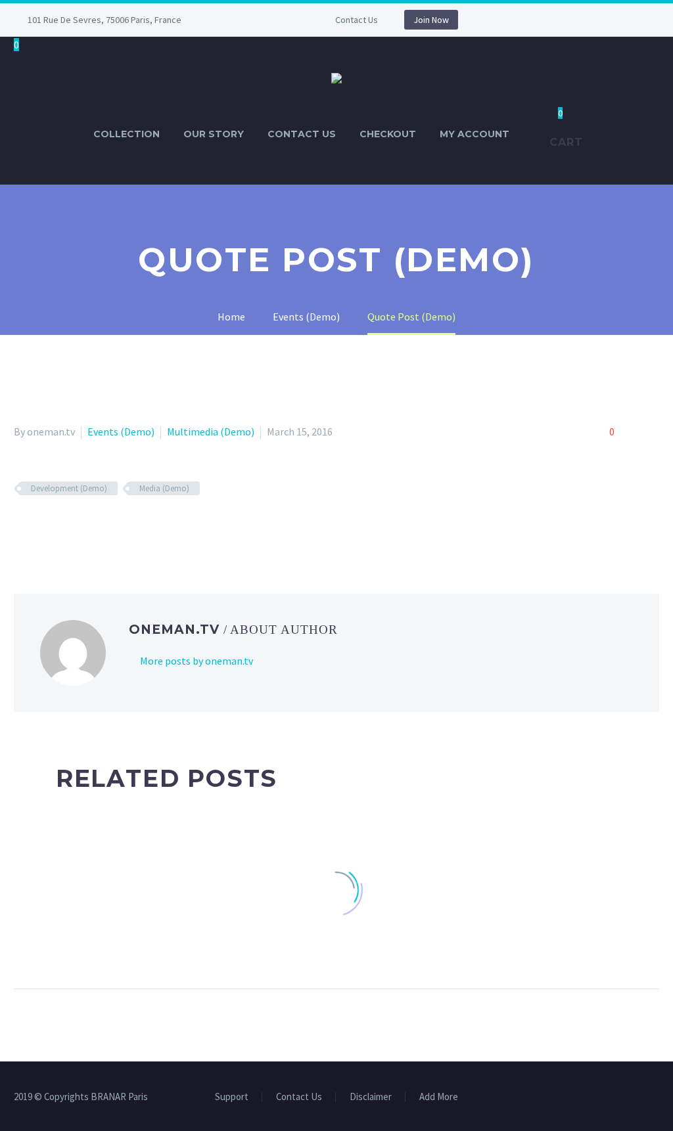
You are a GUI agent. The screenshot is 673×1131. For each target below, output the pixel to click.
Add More (438, 1097)
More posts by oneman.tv (196, 660)
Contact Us (356, 20)
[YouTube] (273, 19)
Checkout (388, 134)
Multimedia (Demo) (210, 431)
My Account (474, 134)
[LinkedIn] (98, 526)
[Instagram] (254, 19)
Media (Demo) (164, 488)
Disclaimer (371, 1097)
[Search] (534, 134)
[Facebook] (234, 19)
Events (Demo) (120, 431)
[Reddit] (117, 526)
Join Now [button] (431, 20)
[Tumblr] (79, 526)
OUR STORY (213, 134)
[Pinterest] (60, 526)
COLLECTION (126, 134)
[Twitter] (41, 526)
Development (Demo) (69, 488)
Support (231, 1097)
